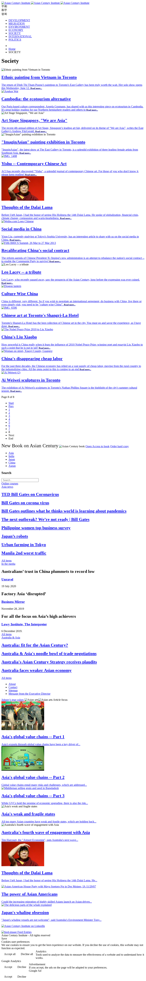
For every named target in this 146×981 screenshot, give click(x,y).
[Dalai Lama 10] (22, 199)
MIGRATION (17, 23)
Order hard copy (119, 446)
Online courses (9, 483)
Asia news (7, 486)
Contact (13, 687)
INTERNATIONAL (20, 36)
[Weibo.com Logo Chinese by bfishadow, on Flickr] (17, 221)
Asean (12, 465)
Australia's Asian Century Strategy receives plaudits (49, 662)
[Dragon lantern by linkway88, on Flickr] (11, 286)
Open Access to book (97, 446)
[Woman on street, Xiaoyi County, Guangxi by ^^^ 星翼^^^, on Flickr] (26, 351)
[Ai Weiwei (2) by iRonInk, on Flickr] (10, 372)
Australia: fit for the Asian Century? (34, 645)
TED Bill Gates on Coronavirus (30, 494)
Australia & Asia (10, 637)
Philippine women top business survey (36, 527)
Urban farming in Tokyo (23, 544)
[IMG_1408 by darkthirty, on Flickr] (9, 156)
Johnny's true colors (12, 699)
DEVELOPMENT (19, 20)
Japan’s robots (14, 536)
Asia (11, 452)
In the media (8, 563)
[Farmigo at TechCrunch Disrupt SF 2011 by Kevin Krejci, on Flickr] (22, 769)
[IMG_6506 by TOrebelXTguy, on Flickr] (9, 307)
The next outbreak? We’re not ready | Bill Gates (45, 519)
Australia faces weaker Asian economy (36, 670)
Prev (11, 406)
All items (6, 560)
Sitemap (13, 690)
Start (11, 403)
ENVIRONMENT (19, 26)
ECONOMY (16, 29)
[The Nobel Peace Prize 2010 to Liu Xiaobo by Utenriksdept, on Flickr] (27, 329)
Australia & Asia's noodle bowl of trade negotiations (49, 653)
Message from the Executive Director (29, 693)
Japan (12, 459)
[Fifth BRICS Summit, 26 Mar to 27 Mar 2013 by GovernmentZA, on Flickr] (28, 242)
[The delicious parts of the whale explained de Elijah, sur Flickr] (26, 904)
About (12, 684)
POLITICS (15, 39)
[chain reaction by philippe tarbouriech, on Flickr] (22, 729)
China (12, 462)
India (11, 456)
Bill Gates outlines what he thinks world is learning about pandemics (63, 511)
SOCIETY (15, 33)
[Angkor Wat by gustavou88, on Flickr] (9, 91)
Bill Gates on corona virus (25, 502)
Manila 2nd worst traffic (23, 553)
